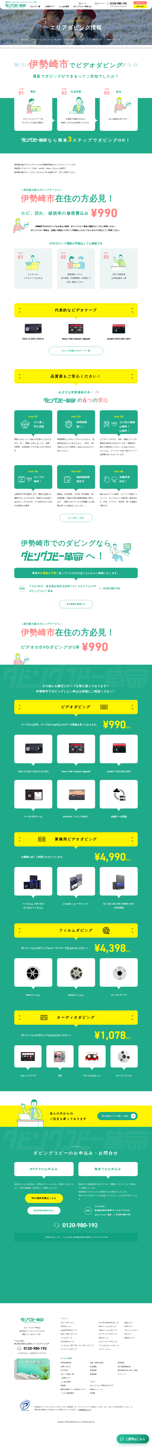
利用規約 (121, 1363)
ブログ (92, 1382)
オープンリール (104, 1349)
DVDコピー (128, 1326)
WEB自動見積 (66, 1363)
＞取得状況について (84, 1409)
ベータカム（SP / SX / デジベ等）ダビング (77, 1345)
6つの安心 (64, 1370)
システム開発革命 (67, 1393)
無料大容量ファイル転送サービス (73, 1389)
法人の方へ (84, 3)
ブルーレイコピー (131, 1330)
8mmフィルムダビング (107, 1326)
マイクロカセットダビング (109, 1345)
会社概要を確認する (76, 604)
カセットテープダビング (108, 1341)
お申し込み (140, 7)
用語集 (63, 1385)
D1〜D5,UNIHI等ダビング (109, 1323)
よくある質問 (64, 6)
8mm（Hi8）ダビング (69, 1334)
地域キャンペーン (96, 1389)
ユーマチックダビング (69, 1349)
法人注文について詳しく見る (115, 1116)
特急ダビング (129, 1338)
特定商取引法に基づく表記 (128, 1370)
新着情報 (93, 1374)
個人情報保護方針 (124, 1367)
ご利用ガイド (49, 6)
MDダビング (103, 1338)
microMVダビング (67, 1341)
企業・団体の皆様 (96, 1363)
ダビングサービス (67, 1323)
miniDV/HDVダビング (69, 1330)
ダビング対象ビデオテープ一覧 (76, 351)
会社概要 (93, 1367)
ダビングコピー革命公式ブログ (101, 1385)
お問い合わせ (101, 3)
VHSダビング (66, 1326)
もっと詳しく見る (76, 518)
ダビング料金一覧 (67, 1374)
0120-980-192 (118, 3)
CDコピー (128, 1334)
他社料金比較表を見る (44, 1210)
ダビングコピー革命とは (82, 6)
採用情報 (93, 1370)
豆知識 (92, 1393)
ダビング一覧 (35, 6)
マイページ (140, 3)
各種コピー (128, 1323)
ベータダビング (66, 1338)
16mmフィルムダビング (108, 1330)
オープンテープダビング (108, 1334)
